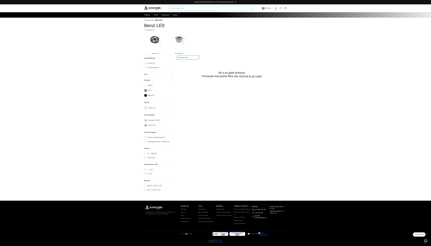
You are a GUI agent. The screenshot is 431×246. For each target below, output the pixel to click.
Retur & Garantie (203, 212)
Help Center (201, 209)
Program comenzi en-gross (224, 215)
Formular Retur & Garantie (206, 221)
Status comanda (203, 215)
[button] (158, 58)
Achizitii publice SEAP (204, 218)
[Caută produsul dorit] (252, 8)
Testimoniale (184, 221)
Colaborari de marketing (223, 212)
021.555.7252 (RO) (260, 209)
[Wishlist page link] (281, 8)
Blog (182, 215)
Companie (184, 209)
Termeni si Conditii (239, 217)
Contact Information (239, 223)
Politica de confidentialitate (242, 209)
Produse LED (148, 20)
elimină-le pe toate (250, 76)
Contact (183, 212)
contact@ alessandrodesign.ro (260, 217)
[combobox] (211, 8)
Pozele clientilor (185, 218)
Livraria (221, 241)
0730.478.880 (259, 213)
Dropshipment (220, 209)
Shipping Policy (238, 220)
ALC (221, 240)
